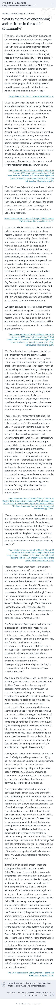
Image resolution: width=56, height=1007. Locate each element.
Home (4, 13)
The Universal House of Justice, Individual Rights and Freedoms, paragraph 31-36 (31, 974)
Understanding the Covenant (21, 13)
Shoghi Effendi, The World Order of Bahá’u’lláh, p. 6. (31, 96)
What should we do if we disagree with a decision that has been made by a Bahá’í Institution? (30, 984)
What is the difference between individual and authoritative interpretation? (27, 993)
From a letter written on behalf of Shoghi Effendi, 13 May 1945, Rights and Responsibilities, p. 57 (29, 219)
